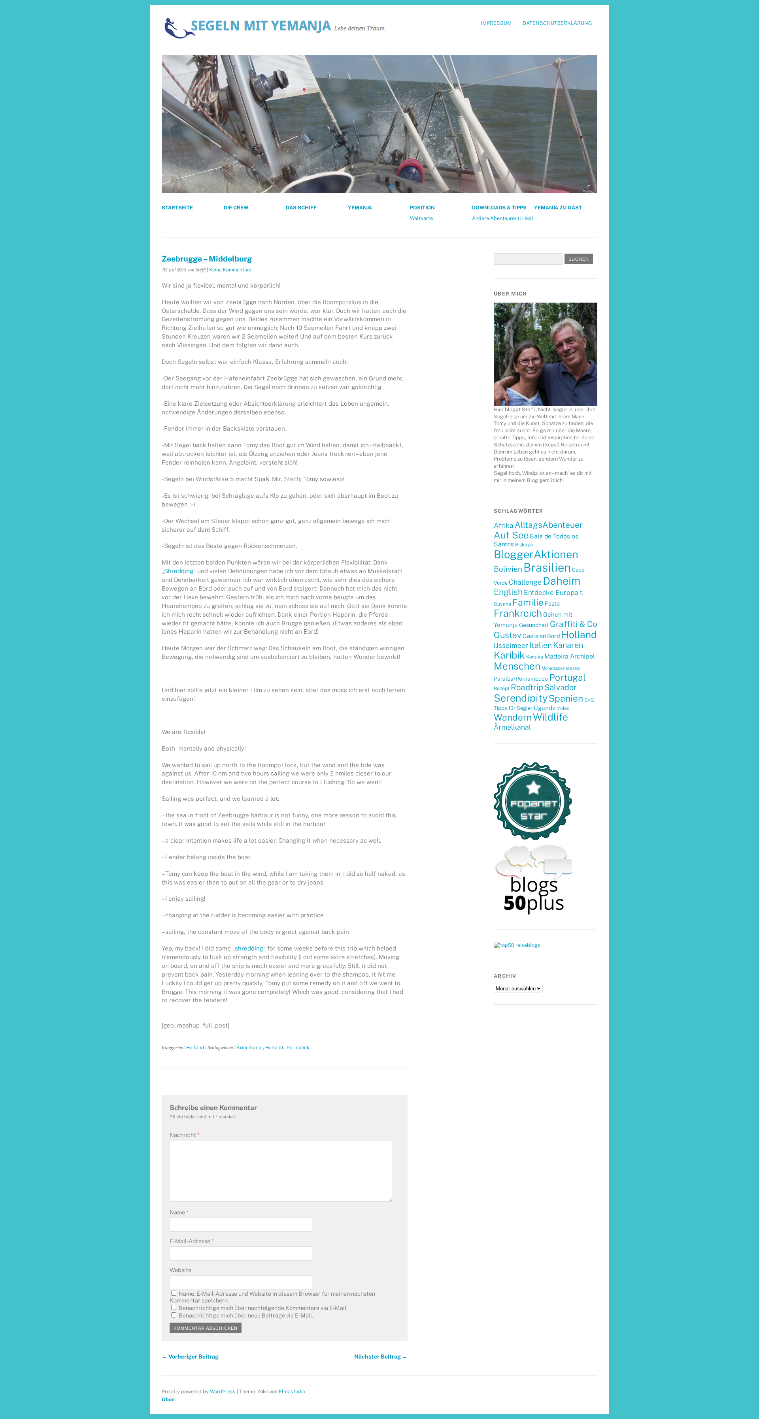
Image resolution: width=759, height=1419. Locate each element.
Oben (168, 1399)
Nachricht (184, 1134)
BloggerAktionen (536, 554)
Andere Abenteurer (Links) (502, 218)
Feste (552, 603)
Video (563, 708)
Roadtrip (527, 687)
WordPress (223, 1392)
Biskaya (524, 545)
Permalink (298, 1047)
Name (179, 1212)
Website (180, 1270)
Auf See (511, 535)
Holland (195, 1047)
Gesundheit (534, 625)
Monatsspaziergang (561, 668)
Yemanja (360, 208)
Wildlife (550, 717)
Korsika (534, 657)
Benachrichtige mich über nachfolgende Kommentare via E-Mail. (263, 1307)
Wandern (513, 717)
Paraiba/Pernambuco (521, 679)
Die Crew (236, 208)
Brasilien (547, 567)
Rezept (502, 688)
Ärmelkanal (249, 1047)
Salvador (560, 687)
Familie (528, 602)
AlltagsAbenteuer (549, 525)
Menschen (517, 666)
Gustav (507, 635)
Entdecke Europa (551, 593)
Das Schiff (301, 208)
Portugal (567, 677)
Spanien (566, 698)
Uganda (545, 707)
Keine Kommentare (230, 270)
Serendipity (521, 698)
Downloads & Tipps (499, 208)
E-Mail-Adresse (191, 1241)
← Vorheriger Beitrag (190, 1356)
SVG (589, 700)
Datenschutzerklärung (557, 23)
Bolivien (508, 569)
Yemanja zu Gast (558, 208)
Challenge (525, 582)
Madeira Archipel (569, 656)
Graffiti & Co (573, 624)
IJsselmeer (511, 645)
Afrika (504, 525)
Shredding (178, 571)
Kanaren (568, 644)
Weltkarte (421, 218)
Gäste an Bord (541, 635)
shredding (249, 948)
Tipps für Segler (513, 708)
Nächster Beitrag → (381, 1356)
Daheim (561, 580)
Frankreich (518, 613)
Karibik (509, 655)
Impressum (496, 23)
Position (422, 208)
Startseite (177, 208)
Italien (540, 645)
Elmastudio (292, 1392)
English (508, 592)
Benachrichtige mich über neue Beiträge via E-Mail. (246, 1315)
